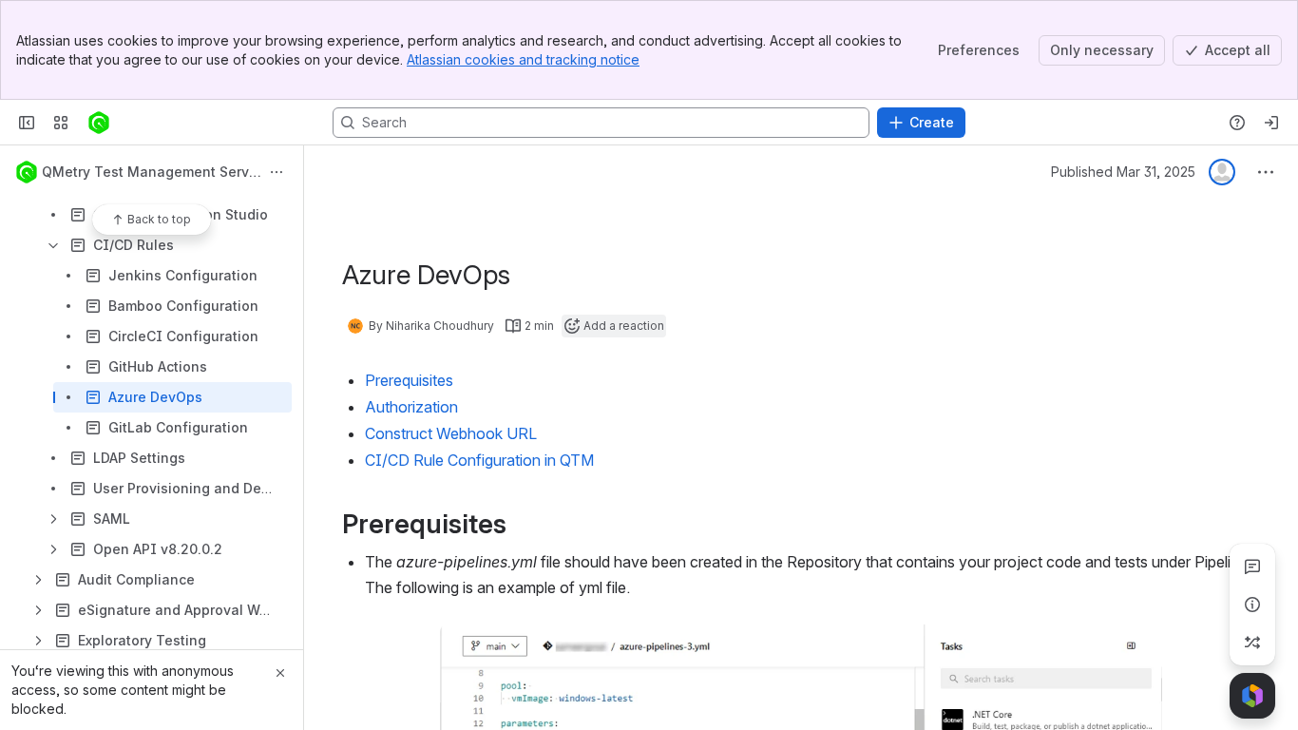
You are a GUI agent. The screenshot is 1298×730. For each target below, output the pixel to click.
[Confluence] (99, 122)
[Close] (280, 673)
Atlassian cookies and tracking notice (523, 59)
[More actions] (276, 172)
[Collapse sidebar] (26, 122)
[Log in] (1271, 122)
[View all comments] (1252, 566)
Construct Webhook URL (451, 433)
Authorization (411, 406)
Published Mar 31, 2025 (1123, 171)
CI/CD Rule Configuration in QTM (479, 460)
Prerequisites (409, 380)
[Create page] (1252, 642)
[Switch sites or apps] (61, 122)
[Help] (1237, 122)
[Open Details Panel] (1252, 604)
